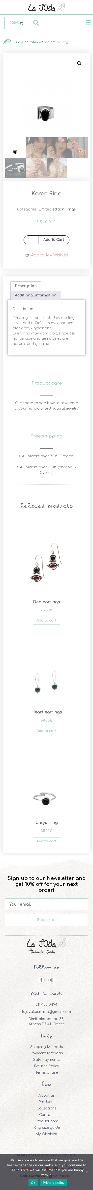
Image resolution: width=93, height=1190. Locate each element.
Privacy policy (54, 1183)
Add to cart (53, 240)
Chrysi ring (46, 822)
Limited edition (38, 42)
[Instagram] (51, 980)
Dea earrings (46, 602)
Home (18, 42)
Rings (71, 209)
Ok (33, 1183)
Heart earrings (46, 712)
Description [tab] (26, 286)
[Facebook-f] (41, 980)
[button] (79, 63)
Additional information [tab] (36, 295)
